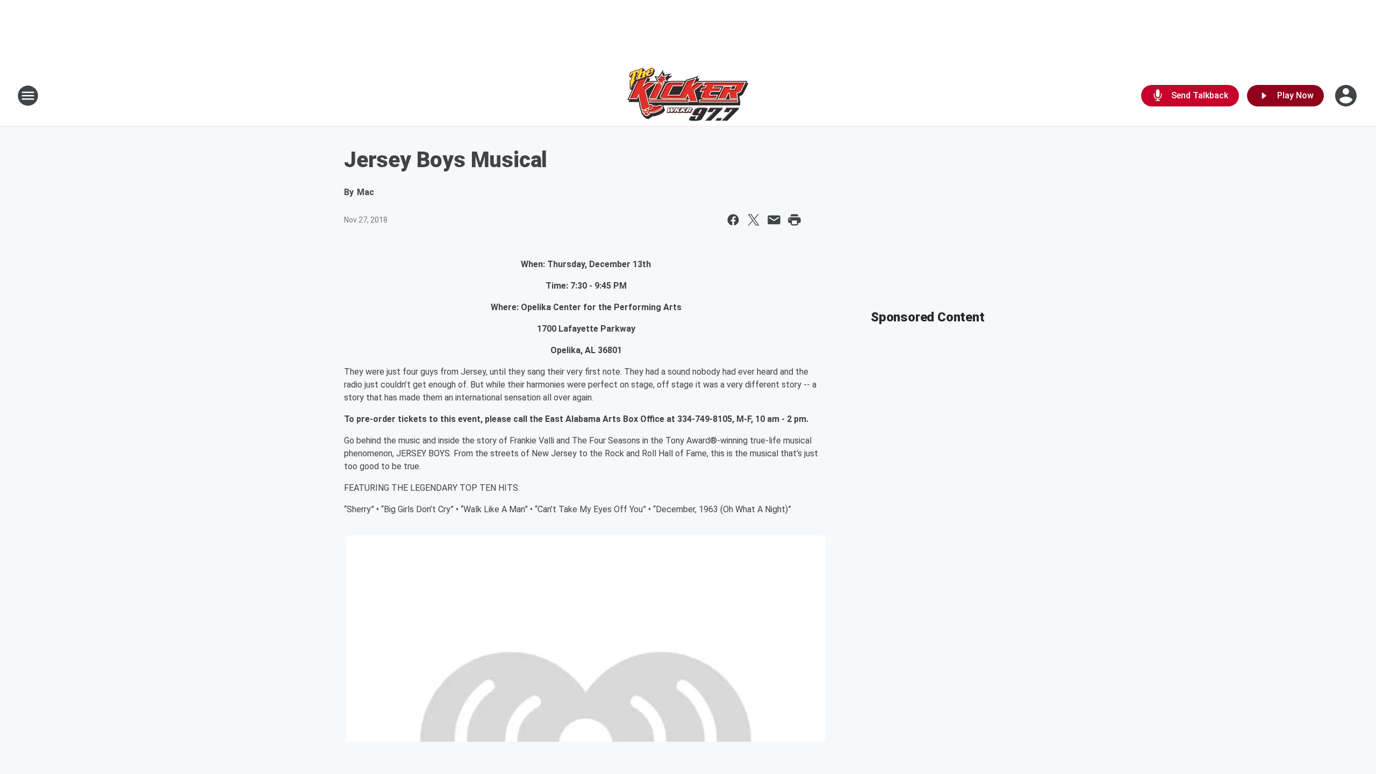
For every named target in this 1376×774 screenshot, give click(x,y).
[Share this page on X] (753, 219)
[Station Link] (688, 96)
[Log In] (1347, 95)
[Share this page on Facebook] (733, 219)
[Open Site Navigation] (28, 95)
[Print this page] (794, 219)
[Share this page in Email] (774, 219)
